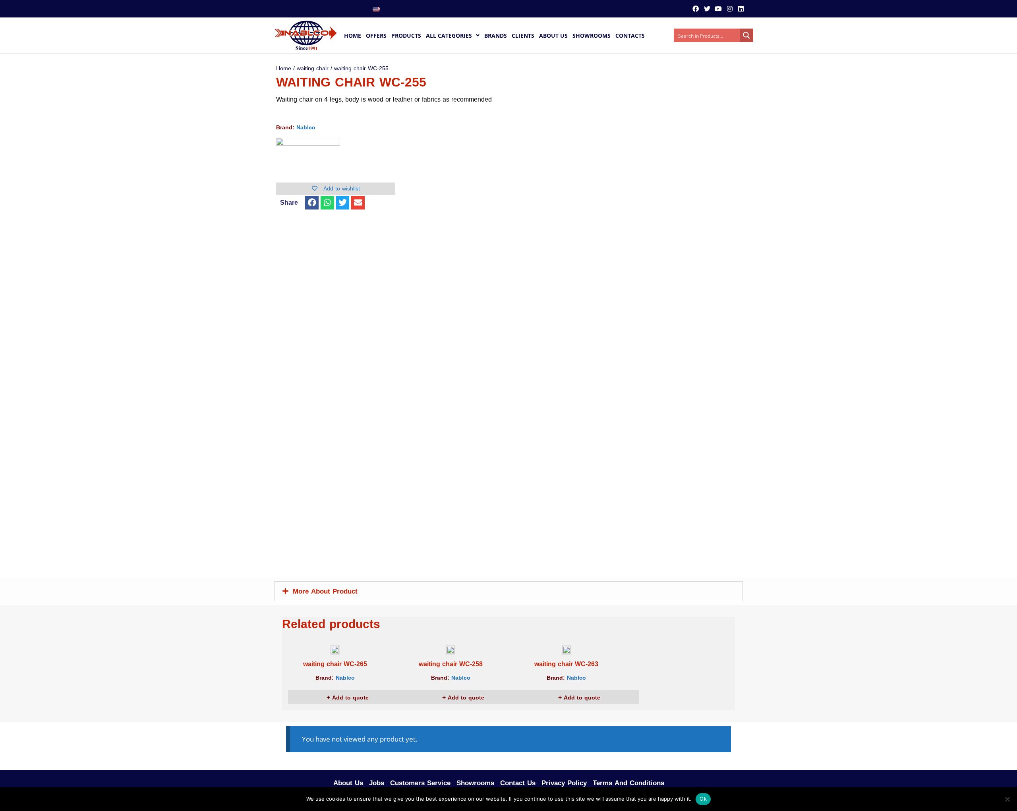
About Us (348, 782)
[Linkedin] (741, 8)
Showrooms (475, 782)
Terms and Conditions (628, 782)
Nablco (305, 127)
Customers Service (420, 782)
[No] (1007, 799)
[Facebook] (695, 8)
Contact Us (518, 782)
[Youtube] (718, 8)
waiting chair (313, 68)
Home (283, 68)
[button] (312, 202)
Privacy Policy (564, 782)
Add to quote (349, 697)
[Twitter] (707, 8)
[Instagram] (729, 8)
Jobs (376, 782)
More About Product (325, 591)
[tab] (508, 591)
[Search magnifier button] (746, 35)
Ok (703, 799)
